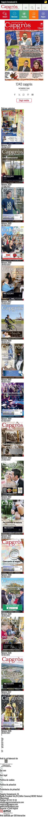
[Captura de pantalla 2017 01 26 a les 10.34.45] (24, 595)
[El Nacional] (45, 2)
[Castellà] (38, 7)
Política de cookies (7, 779)
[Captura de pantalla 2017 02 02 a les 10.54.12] (24, 556)
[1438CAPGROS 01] (24, 634)
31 (2, 751)
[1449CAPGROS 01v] (24, 204)
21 (2, 741)
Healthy (24, 16)
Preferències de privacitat (10, 789)
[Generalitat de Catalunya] (24, 763)
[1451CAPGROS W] (24, 126)
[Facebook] (14, 94)
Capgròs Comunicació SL (9, 2)
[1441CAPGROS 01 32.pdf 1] (24, 517)
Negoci (43, 16)
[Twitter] (19, 95)
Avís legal (3, 775)
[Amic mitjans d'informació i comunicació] (24, 811)
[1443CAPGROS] (24, 439)
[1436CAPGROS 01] (24, 712)
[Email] (32, 95)
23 (2, 745)
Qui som (3, 770)
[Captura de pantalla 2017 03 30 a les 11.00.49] (24, 243)
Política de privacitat (8, 784)
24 (2, 747)
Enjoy (33, 16)
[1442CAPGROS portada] (24, 478)
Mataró (5, 16)
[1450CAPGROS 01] (24, 165)
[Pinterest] (28, 94)
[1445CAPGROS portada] (24, 361)
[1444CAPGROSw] (24, 400)
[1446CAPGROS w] (24, 322)
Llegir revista (24, 100)
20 (2, 739)
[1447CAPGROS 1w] (24, 282)
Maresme (14, 16)
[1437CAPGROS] (24, 673)
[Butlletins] (45, 7)
